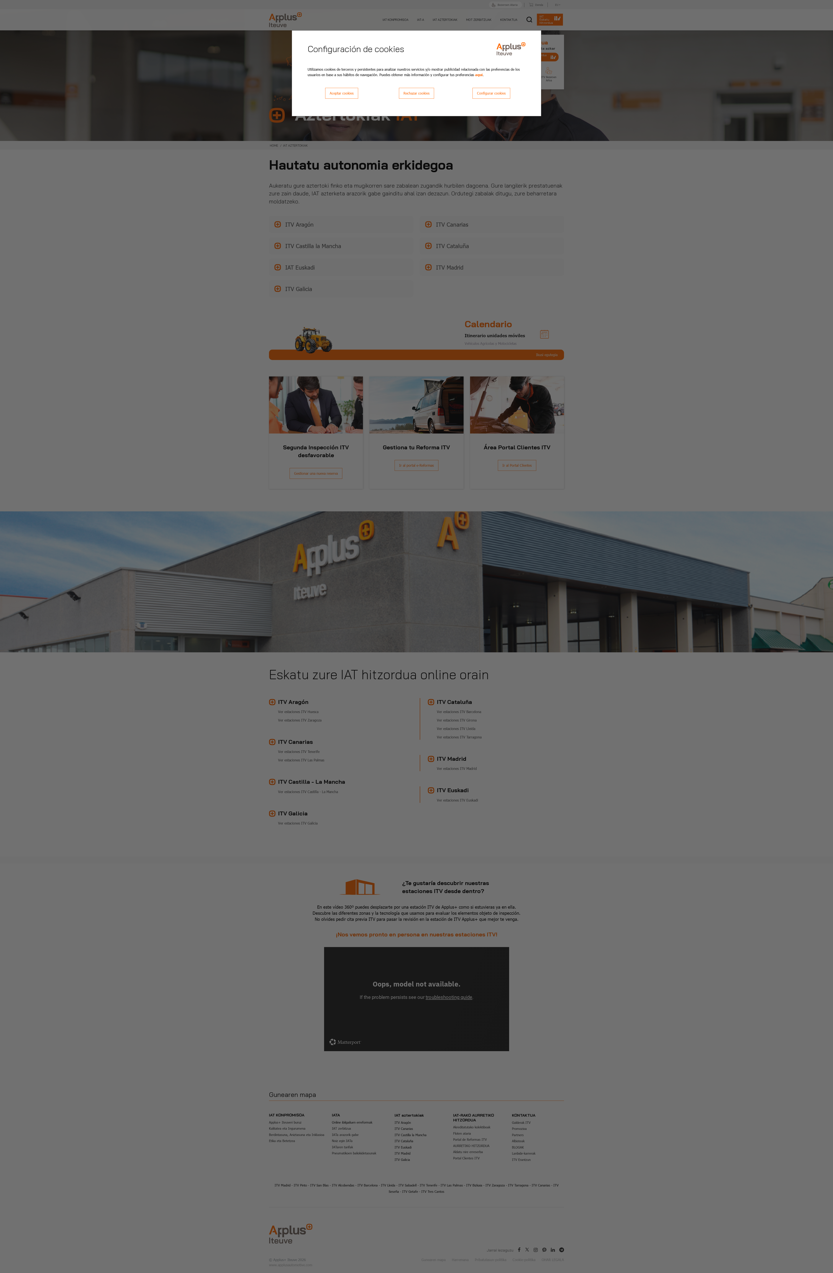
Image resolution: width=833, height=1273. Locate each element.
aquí (479, 74)
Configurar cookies (491, 93)
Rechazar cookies (416, 93)
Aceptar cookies (342, 93)
